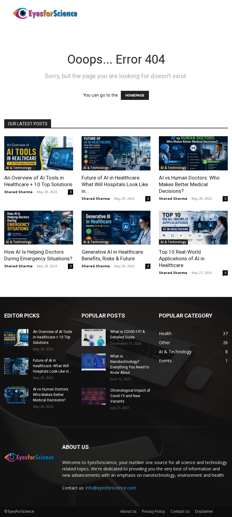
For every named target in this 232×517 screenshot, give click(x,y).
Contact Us (180, 511)
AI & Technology (18, 168)
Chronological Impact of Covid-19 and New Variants (130, 395)
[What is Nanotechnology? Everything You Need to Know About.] (94, 362)
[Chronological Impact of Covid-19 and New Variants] (94, 396)
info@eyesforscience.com (110, 488)
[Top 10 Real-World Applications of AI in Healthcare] (193, 228)
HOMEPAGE (134, 95)
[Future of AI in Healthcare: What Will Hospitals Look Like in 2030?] (116, 153)
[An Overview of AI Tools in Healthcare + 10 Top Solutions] (38, 153)
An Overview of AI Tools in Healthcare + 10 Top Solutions (52, 337)
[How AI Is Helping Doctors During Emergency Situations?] (38, 228)
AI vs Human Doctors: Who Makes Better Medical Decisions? (189, 184)
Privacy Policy (153, 511)
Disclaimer (204, 511)
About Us (128, 511)
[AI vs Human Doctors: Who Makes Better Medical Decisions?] (193, 153)
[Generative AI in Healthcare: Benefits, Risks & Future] (116, 228)
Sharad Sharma (18, 191)
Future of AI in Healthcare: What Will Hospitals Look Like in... (115, 184)
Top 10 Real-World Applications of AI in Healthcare (182, 258)
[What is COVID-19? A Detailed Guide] (94, 337)
